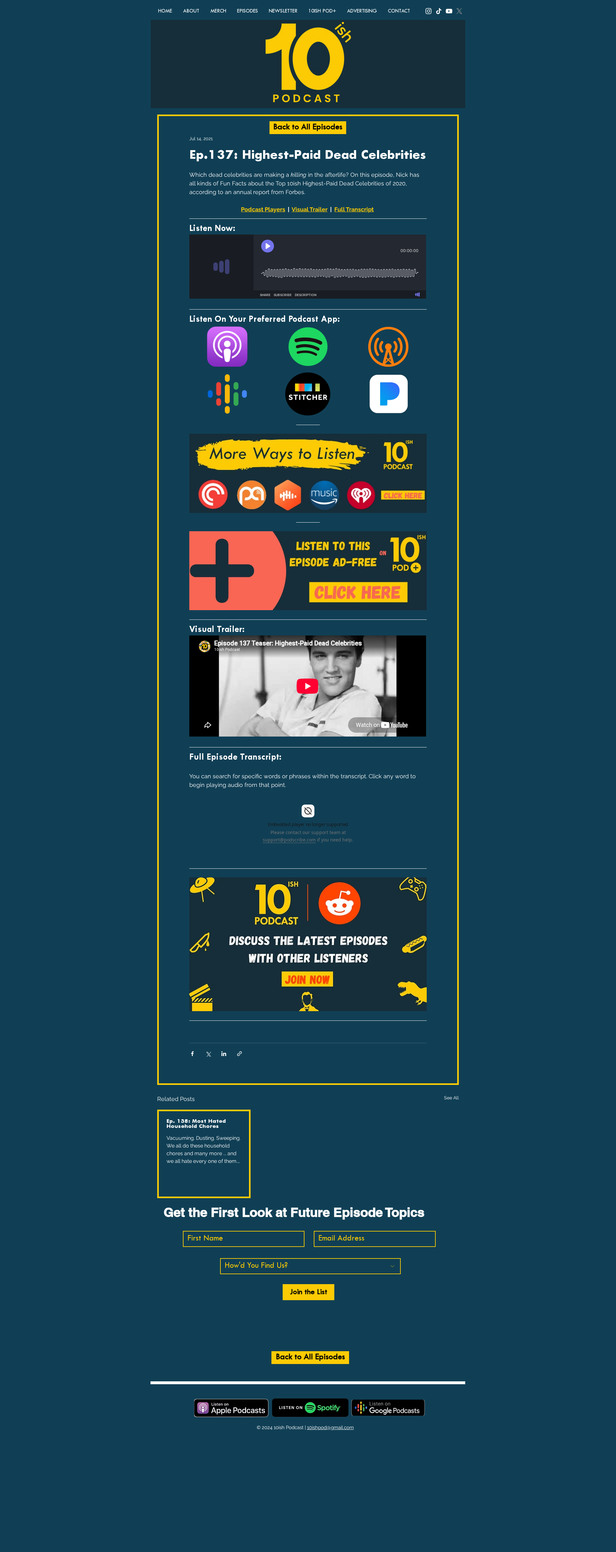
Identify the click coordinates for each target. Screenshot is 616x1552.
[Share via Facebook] (192, 1054)
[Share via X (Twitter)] (208, 1054)
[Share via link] (239, 1054)
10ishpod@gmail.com (330, 1427)
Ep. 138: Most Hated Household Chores (196, 1124)
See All (451, 1097)
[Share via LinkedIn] (224, 1054)
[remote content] (308, 267)
